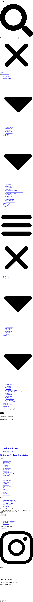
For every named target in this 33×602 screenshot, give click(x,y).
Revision (8, 130)
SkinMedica (9, 133)
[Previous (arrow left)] (0, 601)
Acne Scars (9, 196)
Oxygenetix (9, 128)
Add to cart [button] (10, 451)
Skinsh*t (8, 134)
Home (1, 408)
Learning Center (7, 205)
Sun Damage (9, 200)
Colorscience (9, 127)
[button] (16, 20)
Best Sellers (9, 185)
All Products (6, 76)
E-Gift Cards (6, 203)
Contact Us (6, 206)
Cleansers (8, 186)
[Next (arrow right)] (2, 601)
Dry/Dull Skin (10, 199)
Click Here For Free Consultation (14, 455)
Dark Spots (9, 195)
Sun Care (8, 189)
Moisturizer (9, 187)
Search (1, 38)
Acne (7, 197)
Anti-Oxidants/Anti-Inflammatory (14, 192)
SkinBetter (9, 131)
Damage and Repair (11, 193)
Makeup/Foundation (11, 190)
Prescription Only (10, 202)
